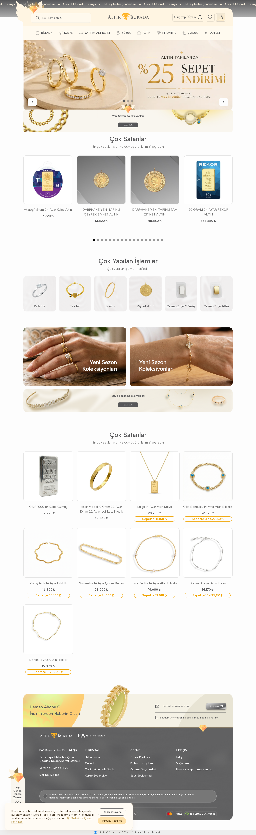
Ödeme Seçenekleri (143, 769)
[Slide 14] (146, 240)
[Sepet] (220, 17)
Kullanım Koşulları (141, 763)
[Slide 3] (132, 101)
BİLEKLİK (46, 33)
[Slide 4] (106, 240)
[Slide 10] (130, 240)
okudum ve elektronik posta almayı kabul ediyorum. (189, 717)
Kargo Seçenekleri (96, 775)
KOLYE (68, 33)
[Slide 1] (124, 101)
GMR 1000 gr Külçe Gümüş (48, 507)
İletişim (180, 757)
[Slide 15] (150, 240)
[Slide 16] (154, 240)
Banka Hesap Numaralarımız (194, 769)
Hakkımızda (92, 757)
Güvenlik (90, 763)
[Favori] (210, 16)
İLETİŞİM (181, 750)
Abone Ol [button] (216, 706)
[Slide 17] (158, 240)
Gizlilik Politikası (140, 757)
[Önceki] (32, 102)
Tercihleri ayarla (112, 811)
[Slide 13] (142, 240)
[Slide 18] (162, 240)
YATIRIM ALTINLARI (97, 33)
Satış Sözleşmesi (141, 775)
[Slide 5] (110, 240)
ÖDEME (135, 750)
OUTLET (215, 33)
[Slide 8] (122, 240)
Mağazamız (183, 763)
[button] (36, 18)
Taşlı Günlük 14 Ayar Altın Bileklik (154, 583)
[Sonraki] (223, 102)
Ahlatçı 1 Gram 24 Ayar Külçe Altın (48, 209)
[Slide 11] (134, 240)
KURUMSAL (92, 750)
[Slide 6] (114, 240)
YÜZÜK (126, 33)
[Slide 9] (126, 240)
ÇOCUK (193, 33)
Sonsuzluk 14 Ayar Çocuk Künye (101, 583)
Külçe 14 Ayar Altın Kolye (154, 507)
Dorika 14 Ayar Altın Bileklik (48, 660)
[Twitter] (135, 814)
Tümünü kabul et (112, 820)
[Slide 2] (128, 101)
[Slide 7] (118, 240)
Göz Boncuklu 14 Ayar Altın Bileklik (207, 507)
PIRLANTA (169, 33)
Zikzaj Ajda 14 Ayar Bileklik (48, 583)
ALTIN (146, 33)
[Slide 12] (138, 240)
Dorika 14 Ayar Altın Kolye (207, 583)
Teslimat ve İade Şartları (100, 769)
